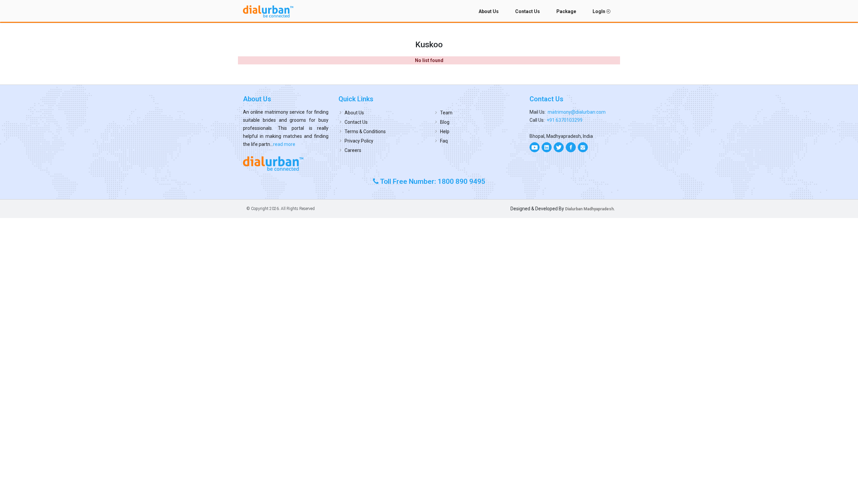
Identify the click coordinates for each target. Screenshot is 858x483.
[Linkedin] (547, 147)
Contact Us (527, 11)
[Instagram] (583, 147)
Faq (444, 141)
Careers (353, 150)
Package (566, 11)
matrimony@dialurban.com (577, 112)
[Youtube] (535, 147)
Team (446, 112)
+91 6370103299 (565, 120)
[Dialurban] (268, 11)
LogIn (599, 11)
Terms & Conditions (365, 131)
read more (284, 144)
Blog (444, 122)
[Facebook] (571, 147)
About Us (489, 11)
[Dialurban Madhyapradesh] (285, 163)
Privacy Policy (359, 141)
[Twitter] (559, 147)
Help (444, 131)
